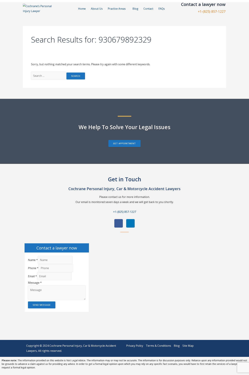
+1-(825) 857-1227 (211, 11)
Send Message (42, 304)
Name (33, 260)
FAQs (161, 9)
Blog (135, 9)
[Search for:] (48, 76)
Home (82, 9)
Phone (33, 268)
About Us (97, 9)
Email (32, 276)
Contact (148, 9)
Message (35, 283)
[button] (117, 9)
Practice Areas (117, 9)
